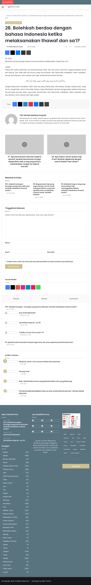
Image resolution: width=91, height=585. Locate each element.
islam (84, 438)
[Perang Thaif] (11, 374)
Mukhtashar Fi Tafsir (10, 517)
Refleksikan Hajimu (9, 531)
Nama (7, 243)
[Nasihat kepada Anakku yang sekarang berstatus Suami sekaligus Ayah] (55, 427)
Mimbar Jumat (8, 510)
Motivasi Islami (8, 514)
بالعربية (5, 572)
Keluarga (6, 500)
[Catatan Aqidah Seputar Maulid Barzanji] (36, 433)
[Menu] (3, 7)
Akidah (5, 455)
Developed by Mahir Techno (41, 581)
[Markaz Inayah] (14, 7)
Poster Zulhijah (81, 442)
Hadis (5, 479)
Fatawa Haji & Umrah (19, 15)
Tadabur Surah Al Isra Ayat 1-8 (31, 332)
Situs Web (50, 252)
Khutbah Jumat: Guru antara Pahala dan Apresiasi (39, 362)
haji (73, 438)
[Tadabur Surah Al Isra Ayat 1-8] (11, 335)
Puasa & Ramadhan (10, 524)
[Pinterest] (31, 104)
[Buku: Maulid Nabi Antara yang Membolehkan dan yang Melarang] (11, 384)
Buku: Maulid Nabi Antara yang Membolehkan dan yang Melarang (45, 381)
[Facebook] (7, 52)
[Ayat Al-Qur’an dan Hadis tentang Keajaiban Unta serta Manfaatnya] (36, 421)
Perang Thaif (24, 371)
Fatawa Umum (8, 469)
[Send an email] (23, 46)
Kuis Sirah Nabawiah (27, 313)
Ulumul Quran (8, 562)
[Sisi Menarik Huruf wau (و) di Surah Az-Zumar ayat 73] (45, 433)
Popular (16, 299)
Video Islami (7, 568)
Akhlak (5, 452)
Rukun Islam (7, 538)
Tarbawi (6, 551)
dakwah (66, 438)
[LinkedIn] (25, 104)
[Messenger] (18, 52)
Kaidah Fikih (7, 497)
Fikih (4, 473)
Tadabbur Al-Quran (10, 541)
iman (78, 438)
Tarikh (5, 555)
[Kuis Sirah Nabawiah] (11, 316)
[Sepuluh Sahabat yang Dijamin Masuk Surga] (55, 433)
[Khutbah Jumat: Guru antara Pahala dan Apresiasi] (11, 365)
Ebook (5, 462)
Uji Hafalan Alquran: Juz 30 (30, 323)
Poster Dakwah (8, 521)
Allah (65, 434)
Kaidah (5, 493)
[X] (12, 52)
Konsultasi (6, 503)
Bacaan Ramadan (9, 459)
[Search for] (88, 7)
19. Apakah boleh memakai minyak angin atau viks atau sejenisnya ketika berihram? (39, 342)
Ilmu (4, 486)
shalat (75, 449)
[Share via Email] (23, 52)
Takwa (5, 544)
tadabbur (83, 449)
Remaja (5, 534)
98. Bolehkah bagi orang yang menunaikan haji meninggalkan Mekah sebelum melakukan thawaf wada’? (73, 188)
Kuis (4, 507)
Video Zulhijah (74, 453)
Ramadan (73, 445)
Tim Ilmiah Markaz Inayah (14, 46)
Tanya (5, 548)
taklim (65, 453)
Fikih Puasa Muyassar (11, 476)
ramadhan (82, 445)
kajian (65, 442)
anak (79, 434)
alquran (72, 434)
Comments (73, 299)
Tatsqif (5, 558)
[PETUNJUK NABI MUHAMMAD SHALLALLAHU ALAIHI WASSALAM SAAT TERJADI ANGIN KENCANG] (11, 394)
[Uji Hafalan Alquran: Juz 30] (11, 326)
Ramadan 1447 (8, 527)
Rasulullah (67, 449)
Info (4, 490)
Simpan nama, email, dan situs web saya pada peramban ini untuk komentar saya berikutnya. (40, 261)
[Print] (28, 52)
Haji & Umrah (7, 483)
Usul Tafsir (7, 565)
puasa (65, 445)
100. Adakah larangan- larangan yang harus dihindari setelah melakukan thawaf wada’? (17, 187)
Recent (44, 299)
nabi (71, 442)
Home (8, 15)
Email (7, 252)
